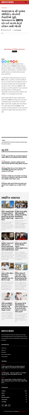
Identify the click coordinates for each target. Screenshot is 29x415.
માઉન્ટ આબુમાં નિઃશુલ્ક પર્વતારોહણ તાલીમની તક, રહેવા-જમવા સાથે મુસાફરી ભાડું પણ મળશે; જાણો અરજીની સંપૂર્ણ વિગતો (14, 381)
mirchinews (18, 30)
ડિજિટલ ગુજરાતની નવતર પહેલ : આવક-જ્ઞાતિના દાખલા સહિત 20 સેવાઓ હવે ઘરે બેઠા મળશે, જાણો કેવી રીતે (21, 277)
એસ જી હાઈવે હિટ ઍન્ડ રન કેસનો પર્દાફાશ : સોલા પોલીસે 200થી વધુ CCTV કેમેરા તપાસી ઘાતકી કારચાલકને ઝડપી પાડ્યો (13, 170)
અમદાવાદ (4, 7)
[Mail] (6, 405)
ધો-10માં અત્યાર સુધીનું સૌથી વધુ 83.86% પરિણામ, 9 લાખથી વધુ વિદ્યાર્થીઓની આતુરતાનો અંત (21, 215)
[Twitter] (5, 61)
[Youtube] (14, 61)
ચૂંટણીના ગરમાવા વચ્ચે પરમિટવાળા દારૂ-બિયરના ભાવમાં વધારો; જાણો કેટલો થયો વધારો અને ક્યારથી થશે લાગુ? (7, 247)
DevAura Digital (22, 411)
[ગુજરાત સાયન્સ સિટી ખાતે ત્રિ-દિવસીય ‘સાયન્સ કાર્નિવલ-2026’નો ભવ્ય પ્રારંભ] (21, 236)
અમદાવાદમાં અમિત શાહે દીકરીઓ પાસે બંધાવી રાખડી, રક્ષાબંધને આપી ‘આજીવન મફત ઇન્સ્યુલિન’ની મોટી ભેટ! (13, 185)
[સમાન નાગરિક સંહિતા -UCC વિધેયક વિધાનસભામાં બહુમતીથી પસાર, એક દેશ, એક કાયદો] (7, 266)
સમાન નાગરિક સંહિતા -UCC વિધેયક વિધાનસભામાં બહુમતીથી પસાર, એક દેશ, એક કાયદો (7, 277)
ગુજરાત (2, 210)
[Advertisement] (14, 125)
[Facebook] (3, 61)
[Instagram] (11, 61)
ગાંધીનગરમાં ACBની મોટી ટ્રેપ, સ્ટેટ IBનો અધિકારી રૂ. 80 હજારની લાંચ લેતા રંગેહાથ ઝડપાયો (6, 307)
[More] (16, 61)
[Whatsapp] (8, 61)
